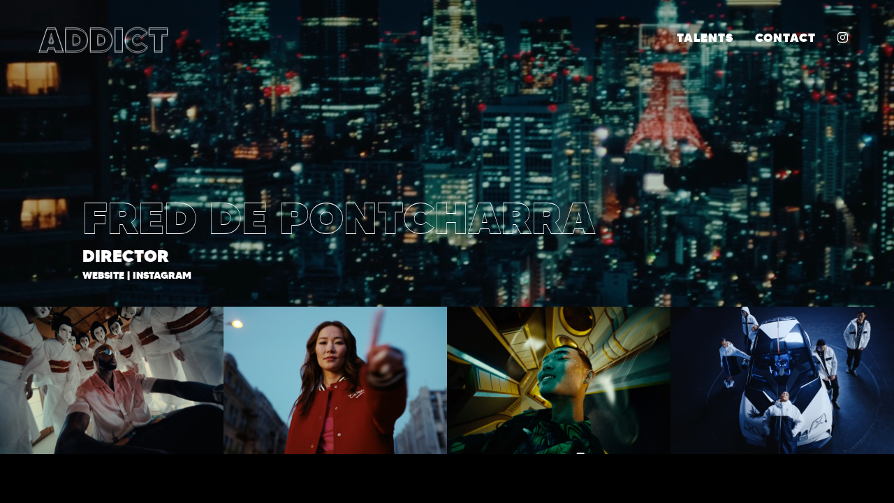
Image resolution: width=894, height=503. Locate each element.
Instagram (162, 275)
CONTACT (785, 37)
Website (103, 275)
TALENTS (705, 37)
